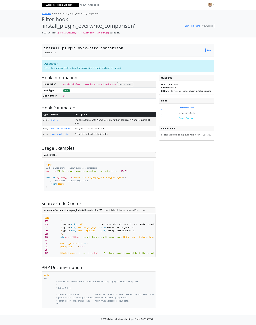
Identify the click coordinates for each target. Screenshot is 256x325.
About (83, 4)
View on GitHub (125, 84)
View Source (207, 26)
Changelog (93, 4)
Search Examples (186, 118)
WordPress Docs (186, 107)
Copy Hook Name (192, 26)
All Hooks (46, 13)
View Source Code (187, 113)
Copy (209, 50)
